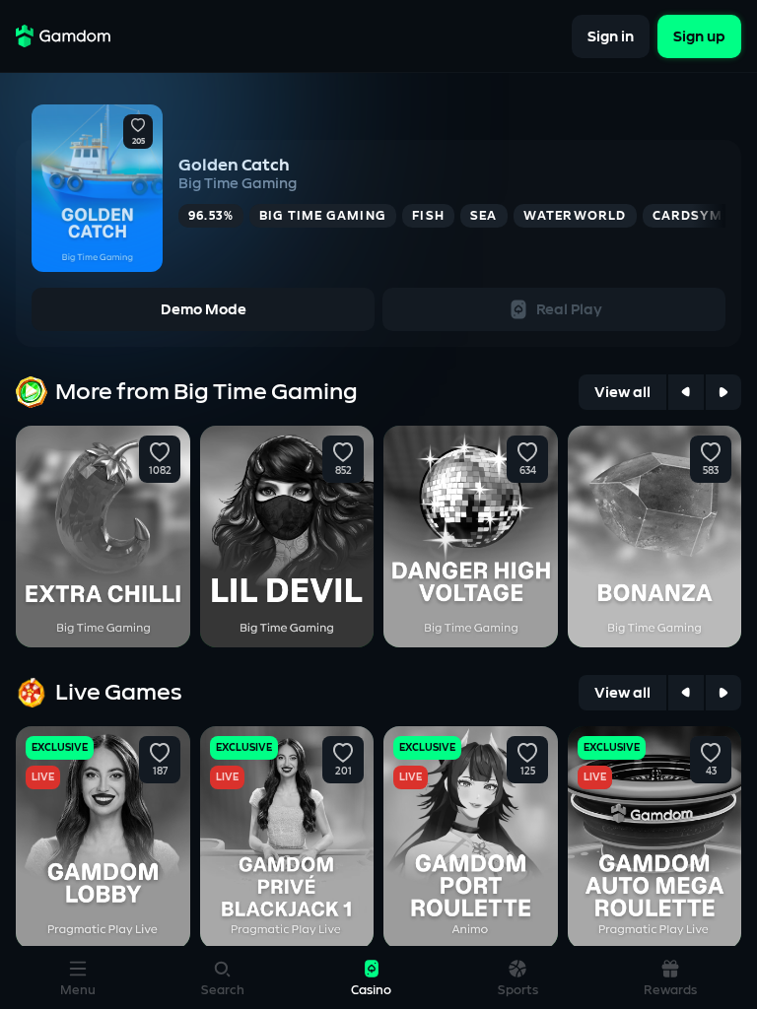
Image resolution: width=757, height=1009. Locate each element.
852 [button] (343, 471)
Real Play (569, 310)
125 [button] (526, 771)
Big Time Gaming (237, 183)
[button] (138, 126)
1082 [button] (159, 471)
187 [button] (159, 771)
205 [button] (138, 142)
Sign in (610, 36)
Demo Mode (203, 310)
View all (622, 392)
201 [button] (343, 771)
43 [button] (711, 771)
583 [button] (711, 471)
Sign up (699, 36)
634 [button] (526, 471)
